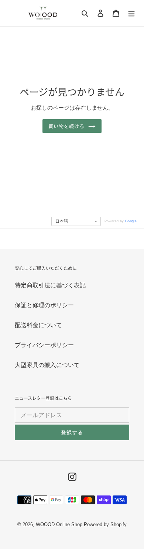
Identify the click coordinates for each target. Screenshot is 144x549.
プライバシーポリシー (44, 345)
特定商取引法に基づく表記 (50, 285)
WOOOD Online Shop (59, 524)
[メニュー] (131, 13)
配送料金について (38, 325)
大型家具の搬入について (47, 365)
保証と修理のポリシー (44, 305)
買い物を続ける (66, 126)
